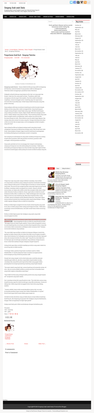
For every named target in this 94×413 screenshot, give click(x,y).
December (78, 70)
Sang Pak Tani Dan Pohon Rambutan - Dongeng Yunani (63, 198)
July (76, 44)
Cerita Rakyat (13, 49)
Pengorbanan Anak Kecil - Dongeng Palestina (19, 55)
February (77, 36)
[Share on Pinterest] (15, 314)
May (76, 29)
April (76, 31)
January (77, 68)
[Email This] (6, 317)
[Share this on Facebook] (9, 314)
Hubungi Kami (22, 3)
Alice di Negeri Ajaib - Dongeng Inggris (62, 185)
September (78, 27)
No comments (25, 57)
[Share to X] (9, 317)
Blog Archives (66, 168)
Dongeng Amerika (60, 16)
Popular (51, 168)
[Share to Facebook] (11, 317)
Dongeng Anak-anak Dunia (14, 7)
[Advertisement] (25, 33)
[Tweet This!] (11, 314)
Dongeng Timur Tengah (34, 16)
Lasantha (49, 411)
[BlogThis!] (8, 317)
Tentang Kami (13, 3)
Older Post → (42, 344)
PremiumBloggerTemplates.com (60, 411)
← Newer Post (9, 344)
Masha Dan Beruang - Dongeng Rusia (62, 172)
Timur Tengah (28, 49)
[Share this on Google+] (13, 314)
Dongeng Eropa (22, 16)
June (76, 47)
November (78, 51)
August (77, 38)
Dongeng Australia (48, 16)
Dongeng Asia (13, 16)
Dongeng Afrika (70, 16)
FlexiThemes (34, 411)
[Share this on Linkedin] (17, 314)
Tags (58, 168)
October (77, 25)
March (77, 34)
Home (5, 3)
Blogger (64, 406)
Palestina (21, 49)
